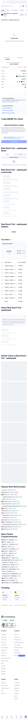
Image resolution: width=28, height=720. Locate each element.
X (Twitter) (16, 686)
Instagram (16, 693)
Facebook (16, 696)
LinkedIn (16, 701)
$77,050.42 (10, 547)
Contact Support (5, 691)
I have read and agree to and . (13, 138)
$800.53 (10, 556)
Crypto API (4, 656)
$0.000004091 (11, 572)
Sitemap (3, 677)
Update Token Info (8, 108)
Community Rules (18, 650)
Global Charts (4, 663)
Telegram (16, 691)
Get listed (3, 686)
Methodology (17, 656)
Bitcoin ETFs (4, 653)
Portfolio (3, 669)
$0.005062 (11, 579)
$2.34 (12, 563)
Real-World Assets (5, 661)
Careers (16, 658)
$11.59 (10, 569)
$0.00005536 (12, 585)
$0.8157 (9, 574)
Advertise (3, 640)
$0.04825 (10, 542)
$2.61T (7, 6)
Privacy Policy (17, 642)
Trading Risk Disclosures (15, 138)
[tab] (7, 154)
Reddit (15, 699)
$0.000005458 (12, 576)
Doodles (3, 674)
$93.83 (9, 554)
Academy (3, 637)
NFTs (2, 666)
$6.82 (8, 545)
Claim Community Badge (9, 112)
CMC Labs (3, 642)
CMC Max (3, 645)
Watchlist (3, 671)
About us (16, 637)
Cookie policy (17, 648)
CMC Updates (4, 650)
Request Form (4, 688)
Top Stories (4, 648)
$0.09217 (11, 567)
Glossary (3, 696)
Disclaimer (16, 653)
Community (17, 688)
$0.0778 (10, 583)
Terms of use (17, 640)
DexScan (3, 658)
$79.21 (11, 560)
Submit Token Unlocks (9, 110)
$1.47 (8, 549)
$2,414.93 (11, 551)
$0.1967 (10, 581)
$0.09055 (8, 558)
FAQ (2, 693)
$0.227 (10, 565)
